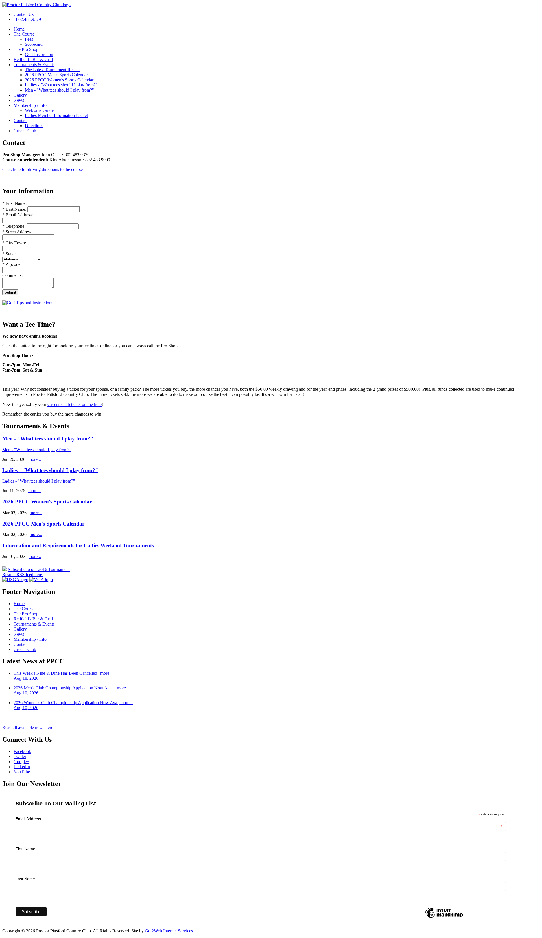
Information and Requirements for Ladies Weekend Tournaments (78, 545)
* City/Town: (14, 242)
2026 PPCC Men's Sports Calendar (56, 74)
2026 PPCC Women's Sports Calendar (59, 79)
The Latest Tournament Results (52, 69)
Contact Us (24, 14)
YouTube (22, 771)
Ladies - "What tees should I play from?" (61, 84)
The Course (24, 34)
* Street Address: (17, 231)
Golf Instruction (39, 54)
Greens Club (25, 130)
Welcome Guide (39, 110)
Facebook (22, 751)
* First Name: (15, 203)
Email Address (259, 819)
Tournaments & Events (34, 64)
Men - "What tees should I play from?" (59, 90)
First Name (25, 848)
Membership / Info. (31, 105)
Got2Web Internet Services (169, 930)
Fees (29, 39)
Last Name (25, 878)
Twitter (20, 756)
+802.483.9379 (27, 19)
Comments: (12, 275)
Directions (34, 125)
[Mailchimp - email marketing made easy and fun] (444, 917)
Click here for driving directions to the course (42, 169)
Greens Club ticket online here (74, 404)
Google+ (21, 761)
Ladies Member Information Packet (56, 115)
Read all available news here (27, 727)
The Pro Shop (26, 49)
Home (19, 29)
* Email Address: (17, 214)
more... (35, 459)
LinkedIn (22, 766)
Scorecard (34, 44)
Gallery (20, 95)
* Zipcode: (11, 264)
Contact (20, 120)
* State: (9, 253)
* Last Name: (14, 209)
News (19, 100)
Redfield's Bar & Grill (33, 59)
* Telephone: (13, 226)
